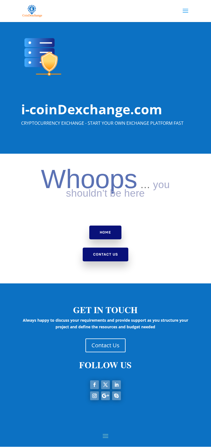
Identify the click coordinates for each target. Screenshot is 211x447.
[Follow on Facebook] (94, 384)
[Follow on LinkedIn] (116, 384)
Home (105, 232)
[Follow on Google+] (105, 395)
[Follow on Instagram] (94, 395)
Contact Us (105, 254)
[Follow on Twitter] (105, 384)
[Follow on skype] (116, 395)
